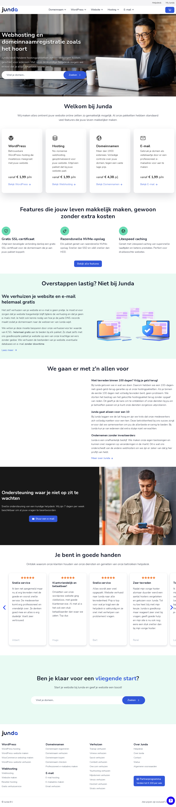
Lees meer (7, 350)
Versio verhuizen (97, 779)
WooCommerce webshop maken (17, 757)
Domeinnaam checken (56, 762)
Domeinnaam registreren (57, 748)
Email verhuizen (53, 786)
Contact (137, 757)
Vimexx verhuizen (98, 753)
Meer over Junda (101, 458)
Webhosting (7, 773)
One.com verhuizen (99, 766)
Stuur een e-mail (45, 518)
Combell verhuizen (98, 762)
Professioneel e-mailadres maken (62, 766)
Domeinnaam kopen (55, 757)
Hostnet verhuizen (98, 784)
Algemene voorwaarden (145, 766)
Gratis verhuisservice (11, 786)
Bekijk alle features (88, 263)
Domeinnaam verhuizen (57, 753)
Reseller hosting (9, 782)
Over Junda (139, 753)
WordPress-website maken (15, 753)
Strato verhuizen (97, 788)
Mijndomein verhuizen (100, 775)
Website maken (9, 777)
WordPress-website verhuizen (16, 762)
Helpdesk (156, 2)
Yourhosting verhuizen (100, 770)
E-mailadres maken (55, 782)
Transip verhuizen (98, 748)
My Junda (170, 2)
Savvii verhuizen (97, 757)
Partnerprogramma (149, 781)
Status (137, 762)
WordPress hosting (11, 748)
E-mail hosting (52, 777)
